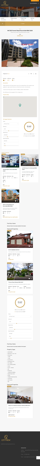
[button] (21, 106)
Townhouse (10, 378)
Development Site (11, 361)
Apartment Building (11, 372)
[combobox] (5, 20)
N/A (8, 369)
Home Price (5, 132)
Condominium (10, 359)
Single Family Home (11, 373)
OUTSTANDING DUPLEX (13, 249)
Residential (10, 370)
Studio (9, 375)
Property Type (23, 18)
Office (9, 356)
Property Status (14, 18)
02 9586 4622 (26, 454)
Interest (4, 126)
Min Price (32, 18)
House (9, 366)
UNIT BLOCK (10, 380)
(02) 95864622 (34, 3)
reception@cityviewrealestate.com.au (30, 456)
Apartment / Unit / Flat (12, 353)
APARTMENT (10, 352)
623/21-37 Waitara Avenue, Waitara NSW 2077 (19, 405)
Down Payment (6, 138)
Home (20, 28)
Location (2, 18)
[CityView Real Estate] (5, 5)
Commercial (10, 355)
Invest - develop (11, 367)
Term (4, 121)
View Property (10, 164)
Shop (9, 358)
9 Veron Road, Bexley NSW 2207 (15, 282)
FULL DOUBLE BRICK (12, 364)
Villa (8, 381)
